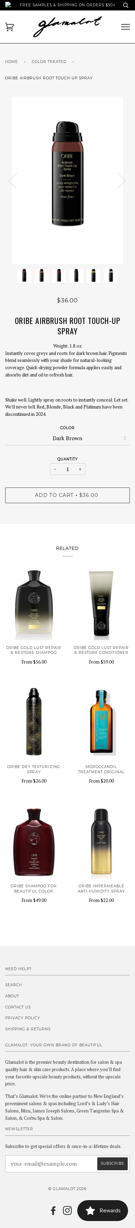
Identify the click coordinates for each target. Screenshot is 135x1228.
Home (11, 62)
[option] (67, 180)
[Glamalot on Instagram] (67, 1213)
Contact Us (18, 1007)
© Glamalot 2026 (67, 1189)
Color (67, 428)
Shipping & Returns (28, 1029)
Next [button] (117, 180)
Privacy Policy (22, 1018)
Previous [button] (17, 180)
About (12, 996)
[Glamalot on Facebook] (53, 1213)
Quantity (67, 459)
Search (13, 985)
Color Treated (49, 62)
